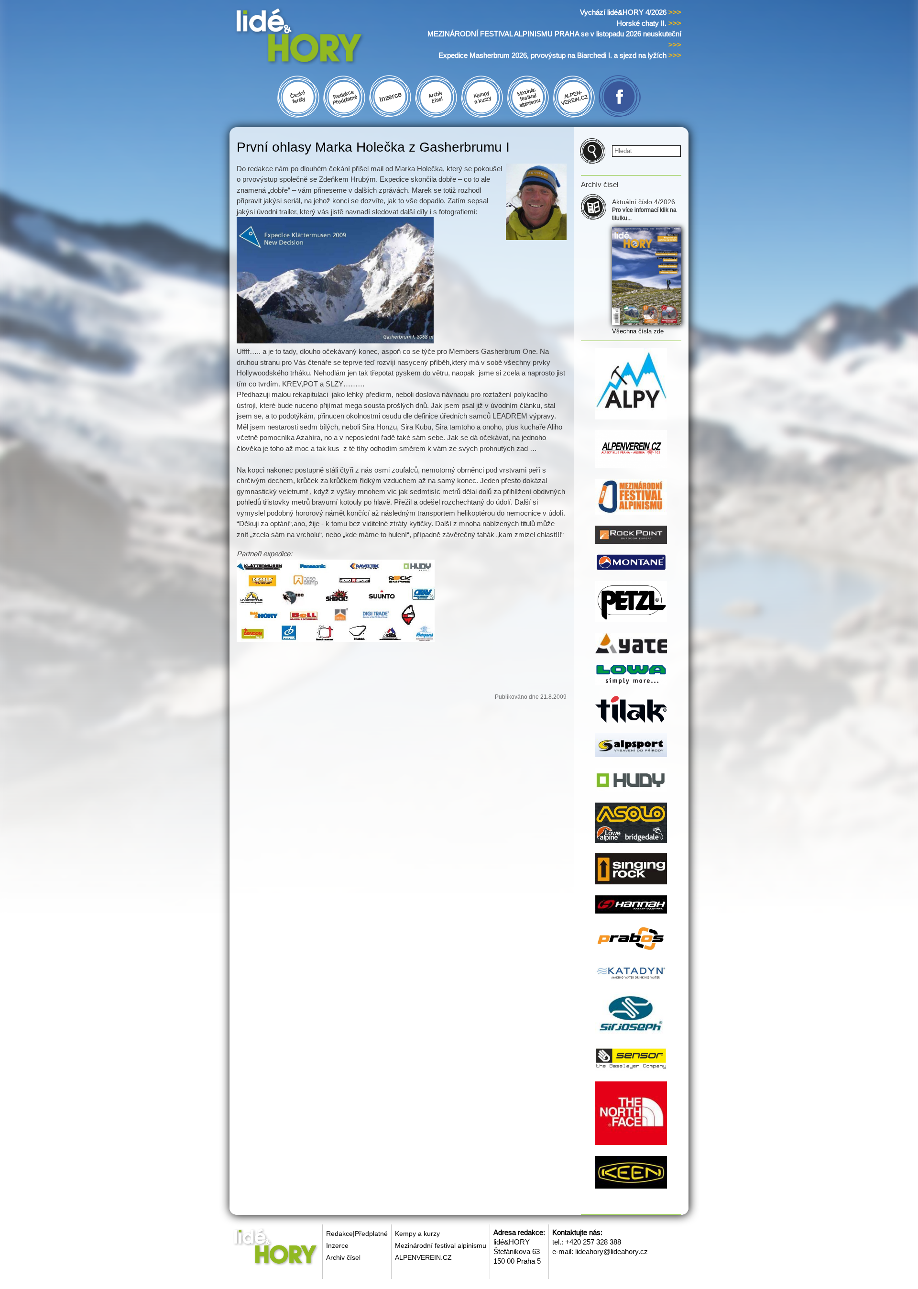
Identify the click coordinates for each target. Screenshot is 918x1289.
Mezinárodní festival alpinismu (440, 1245)
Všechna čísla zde (638, 331)
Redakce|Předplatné (357, 1233)
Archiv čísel (343, 1257)
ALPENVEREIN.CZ (423, 1257)
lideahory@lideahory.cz (611, 1251)
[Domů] (317, 37)
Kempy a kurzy (417, 1233)
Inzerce (337, 1245)
